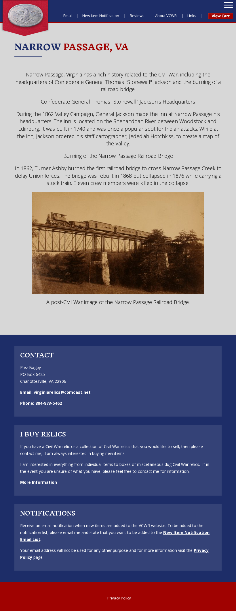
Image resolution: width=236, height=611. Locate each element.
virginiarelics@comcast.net (62, 392)
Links (192, 15)
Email (68, 15)
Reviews (137, 15)
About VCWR (166, 15)
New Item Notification (101, 15)
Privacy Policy (119, 598)
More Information (38, 482)
